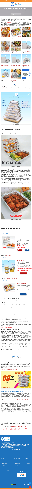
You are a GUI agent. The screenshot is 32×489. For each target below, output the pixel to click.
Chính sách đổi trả (17, 463)
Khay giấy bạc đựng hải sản (5, 51)
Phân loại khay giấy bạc (8, 327)
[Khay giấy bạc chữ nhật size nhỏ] (16, 59)
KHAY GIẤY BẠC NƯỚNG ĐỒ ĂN (11, 278)
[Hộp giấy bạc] (26, 74)
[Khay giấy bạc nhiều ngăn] (16, 32)
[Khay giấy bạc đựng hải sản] (5, 46)
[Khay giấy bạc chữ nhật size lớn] (5, 59)
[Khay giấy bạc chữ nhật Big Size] (26, 46)
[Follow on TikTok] (25, 484)
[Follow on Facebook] (23, 484)
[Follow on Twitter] (26, 484)
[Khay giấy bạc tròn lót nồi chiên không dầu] (16, 74)
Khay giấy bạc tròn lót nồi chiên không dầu (15, 80)
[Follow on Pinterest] (27, 484)
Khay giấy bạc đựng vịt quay (15, 51)
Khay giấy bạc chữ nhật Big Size (26, 51)
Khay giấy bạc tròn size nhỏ (5, 79)
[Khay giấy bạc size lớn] (26, 59)
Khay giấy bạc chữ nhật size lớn (5, 66)
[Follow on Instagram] (24, 484)
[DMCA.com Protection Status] (13, 484)
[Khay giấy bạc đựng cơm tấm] (26, 32)
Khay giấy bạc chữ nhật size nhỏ (15, 66)
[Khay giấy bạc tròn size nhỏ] (5, 74)
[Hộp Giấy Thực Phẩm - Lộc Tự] (21, 475)
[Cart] (30, 4)
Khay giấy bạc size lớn (25, 65)
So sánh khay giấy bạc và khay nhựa (12, 353)
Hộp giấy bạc (24, 79)
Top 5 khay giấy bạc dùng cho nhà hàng (10, 369)
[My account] (29, 4)
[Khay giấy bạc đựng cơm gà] (5, 32)
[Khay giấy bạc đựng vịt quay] (16, 46)
